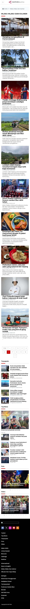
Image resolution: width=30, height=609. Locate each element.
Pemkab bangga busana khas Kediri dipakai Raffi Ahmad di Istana (19, 375)
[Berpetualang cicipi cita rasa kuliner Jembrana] (15, 58)
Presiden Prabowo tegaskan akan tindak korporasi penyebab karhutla (14, 429)
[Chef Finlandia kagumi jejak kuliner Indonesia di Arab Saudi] (15, 286)
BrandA (3, 589)
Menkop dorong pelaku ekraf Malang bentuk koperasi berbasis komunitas (14, 508)
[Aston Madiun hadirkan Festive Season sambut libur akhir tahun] (15, 188)
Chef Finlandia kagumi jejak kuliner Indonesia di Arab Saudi (14, 297)
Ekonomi (3, 554)
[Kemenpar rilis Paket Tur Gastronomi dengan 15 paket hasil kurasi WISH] (15, 221)
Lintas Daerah (5, 551)
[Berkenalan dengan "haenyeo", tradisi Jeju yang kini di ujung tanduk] (15, 317)
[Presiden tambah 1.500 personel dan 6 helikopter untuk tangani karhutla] (5, 452)
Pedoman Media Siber (8, 587)
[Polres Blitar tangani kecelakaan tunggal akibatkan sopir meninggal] (5, 392)
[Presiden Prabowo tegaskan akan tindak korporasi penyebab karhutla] (15, 420)
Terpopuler (5, 361)
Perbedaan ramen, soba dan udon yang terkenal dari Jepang (15, 266)
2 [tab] (12, 490)
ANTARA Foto (5, 592)
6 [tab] (16, 515)
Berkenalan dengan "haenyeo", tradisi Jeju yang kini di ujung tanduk (14, 329)
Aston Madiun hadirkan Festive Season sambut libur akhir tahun (15, 200)
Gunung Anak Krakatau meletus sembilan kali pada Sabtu (18, 436)
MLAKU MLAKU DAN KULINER (14, 14)
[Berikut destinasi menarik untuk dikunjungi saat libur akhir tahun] (15, 121)
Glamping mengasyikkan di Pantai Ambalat (13, 38)
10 (25, 352)
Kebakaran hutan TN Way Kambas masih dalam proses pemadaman (18, 459)
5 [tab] (20, 490)
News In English (6, 566)
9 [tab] (23, 515)
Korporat (4, 595)
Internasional (5, 563)
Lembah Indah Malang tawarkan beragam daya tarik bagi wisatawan (14, 167)
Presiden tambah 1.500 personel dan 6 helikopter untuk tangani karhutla (18, 451)
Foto (2, 466)
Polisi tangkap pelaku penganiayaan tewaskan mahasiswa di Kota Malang (18, 399)
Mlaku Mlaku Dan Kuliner (17, 9)
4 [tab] (17, 490)
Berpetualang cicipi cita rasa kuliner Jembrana (14, 69)
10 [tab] (26, 515)
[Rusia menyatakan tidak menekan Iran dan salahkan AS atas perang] (5, 368)
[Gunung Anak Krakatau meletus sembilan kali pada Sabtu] (5, 437)
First (5, 348)
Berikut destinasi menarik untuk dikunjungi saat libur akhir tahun (13, 133)
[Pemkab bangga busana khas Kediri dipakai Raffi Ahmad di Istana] (5, 376)
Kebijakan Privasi (6, 581)
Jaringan (3, 576)
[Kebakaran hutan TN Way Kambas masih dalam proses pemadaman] (5, 460)
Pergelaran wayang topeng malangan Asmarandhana (14, 484)
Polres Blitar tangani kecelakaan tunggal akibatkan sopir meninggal (18, 392)
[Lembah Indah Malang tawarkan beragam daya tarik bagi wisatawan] (15, 155)
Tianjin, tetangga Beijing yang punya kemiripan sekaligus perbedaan (14, 102)
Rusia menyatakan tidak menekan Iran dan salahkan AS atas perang (18, 367)
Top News (4, 407)
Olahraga (4, 556)
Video (3, 491)
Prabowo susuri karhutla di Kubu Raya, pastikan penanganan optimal (18, 444)
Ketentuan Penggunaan (8, 578)
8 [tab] (21, 515)
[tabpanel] (15, 479)
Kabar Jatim (4, 548)
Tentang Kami (5, 584)
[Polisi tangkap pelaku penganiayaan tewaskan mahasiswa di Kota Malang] (5, 400)
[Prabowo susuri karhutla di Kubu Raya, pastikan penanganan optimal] (5, 444)
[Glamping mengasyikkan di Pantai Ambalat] (15, 27)
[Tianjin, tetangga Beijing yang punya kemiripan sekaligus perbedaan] (15, 90)
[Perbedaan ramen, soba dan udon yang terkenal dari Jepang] (15, 254)
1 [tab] (10, 490)
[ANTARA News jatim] (17, 2)
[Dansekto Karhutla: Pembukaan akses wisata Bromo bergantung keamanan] (5, 383)
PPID (2, 598)
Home (6, 9)
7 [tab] (18, 515)
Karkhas (3, 559)
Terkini (3, 533)
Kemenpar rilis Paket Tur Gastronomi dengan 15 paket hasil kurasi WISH (14, 233)
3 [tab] (15, 490)
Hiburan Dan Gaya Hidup (8, 571)
